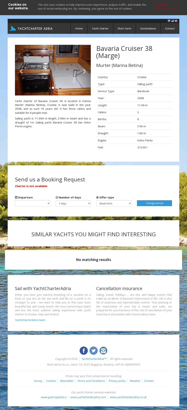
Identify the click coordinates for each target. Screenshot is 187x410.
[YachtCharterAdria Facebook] (84, 350)
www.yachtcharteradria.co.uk (128, 397)
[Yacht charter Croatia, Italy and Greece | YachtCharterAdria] (31, 28)
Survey (38, 381)
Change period (154, 203)
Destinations (148, 28)
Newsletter (66, 381)
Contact (170, 28)
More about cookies (167, 9)
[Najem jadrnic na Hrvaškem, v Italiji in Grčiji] (169, 20)
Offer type (106, 197)
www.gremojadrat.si (53, 397)
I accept (161, 4)
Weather (134, 381)
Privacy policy (117, 381)
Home (79, 28)
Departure (25, 197)
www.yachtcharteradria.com (88, 397)
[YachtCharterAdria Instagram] (103, 350)
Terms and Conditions (91, 381)
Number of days (69, 197)
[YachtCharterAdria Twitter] (94, 350)
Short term (124, 28)
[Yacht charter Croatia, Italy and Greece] (172, 20)
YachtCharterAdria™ (93, 359)
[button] (20, 70)
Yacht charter (100, 28)
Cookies (51, 381)
